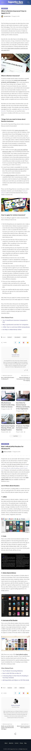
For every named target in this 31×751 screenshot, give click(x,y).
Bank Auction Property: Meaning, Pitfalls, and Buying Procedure (8, 428)
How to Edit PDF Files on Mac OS (11, 673)
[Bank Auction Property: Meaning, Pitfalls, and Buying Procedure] (8, 419)
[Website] (25, 370)
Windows (22, 687)
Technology (21, 399)
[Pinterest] (23, 342)
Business (5, 399)
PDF (16, 687)
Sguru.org (8, 365)
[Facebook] (15, 342)
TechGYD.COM (24, 363)
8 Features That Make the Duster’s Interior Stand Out (22, 428)
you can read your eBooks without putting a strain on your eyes (14, 468)
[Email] (27, 342)
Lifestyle (4, 8)
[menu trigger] (3, 2)
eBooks (10, 687)
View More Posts (15, 356)
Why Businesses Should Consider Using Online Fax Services (7, 405)
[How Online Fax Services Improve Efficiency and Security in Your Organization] (23, 396)
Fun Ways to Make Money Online (11, 329)
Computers (5, 443)
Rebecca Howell (7, 451)
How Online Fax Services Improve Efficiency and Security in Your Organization (23, 406)
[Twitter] (19, 342)
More (4, 422)
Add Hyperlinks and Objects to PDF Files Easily (15, 680)
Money (25, 337)
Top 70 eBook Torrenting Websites (12, 671)
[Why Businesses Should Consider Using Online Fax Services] (8, 396)
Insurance (17, 337)
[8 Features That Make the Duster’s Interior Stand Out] (23, 419)
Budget (10, 337)
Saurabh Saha (7, 16)
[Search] (28, 2)
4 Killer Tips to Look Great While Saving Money (16, 327)
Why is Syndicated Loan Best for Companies (15, 324)
